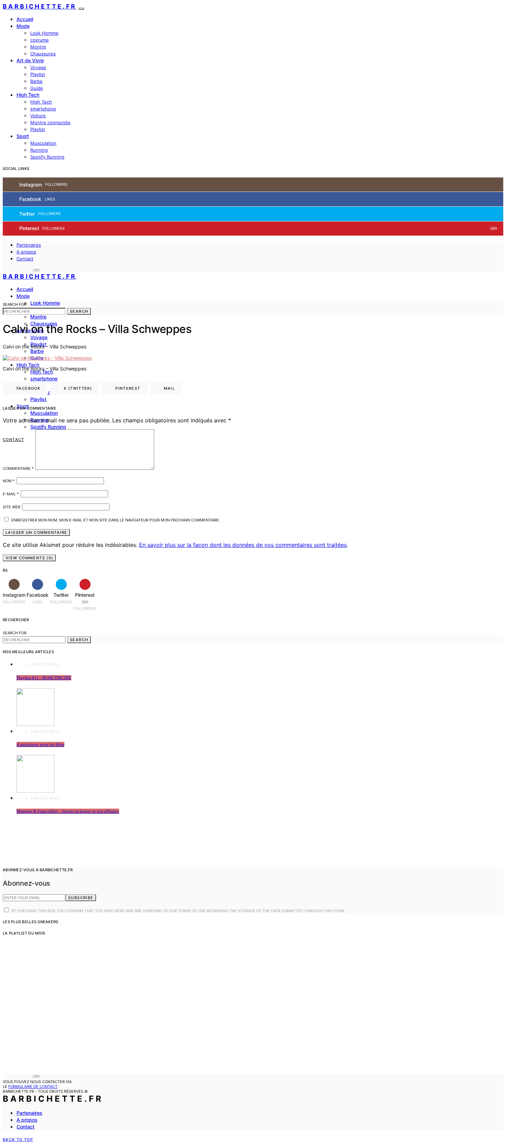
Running (39, 150)
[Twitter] (21, 270)
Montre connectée (50, 122)
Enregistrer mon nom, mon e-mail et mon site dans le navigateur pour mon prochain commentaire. (115, 520)
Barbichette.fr (40, 6)
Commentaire (18, 468)
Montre (38, 47)
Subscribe (80, 897)
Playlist (37, 74)
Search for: (15, 304)
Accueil (25, 19)
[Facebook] (13, 270)
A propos (26, 252)
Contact (25, 258)
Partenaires (29, 245)
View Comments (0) (29, 557)
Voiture (38, 115)
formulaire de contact (32, 1086)
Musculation (43, 143)
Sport (23, 136)
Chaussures (43, 53)
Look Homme (44, 33)
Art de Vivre (30, 60)
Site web (11, 507)
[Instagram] (5, 270)
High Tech (28, 95)
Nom (9, 480)
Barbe (36, 81)
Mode (23, 26)
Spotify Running (47, 157)
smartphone (43, 108)
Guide (36, 88)
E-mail (11, 494)
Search (79, 311)
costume (39, 40)
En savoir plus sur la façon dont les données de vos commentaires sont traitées (243, 544)
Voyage (38, 67)
